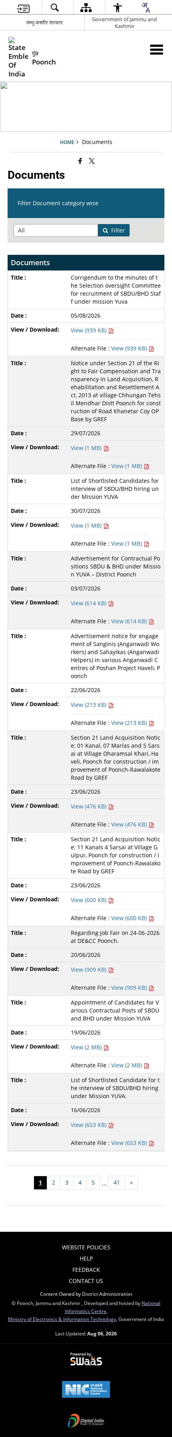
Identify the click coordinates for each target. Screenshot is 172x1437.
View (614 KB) (89, 603)
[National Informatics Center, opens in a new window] (86, 1390)
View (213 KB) (89, 704)
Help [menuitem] (86, 1258)
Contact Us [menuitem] (86, 1281)
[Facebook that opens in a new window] (80, 160)
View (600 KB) (89, 900)
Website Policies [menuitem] (86, 1247)
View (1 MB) (87, 448)
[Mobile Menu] (157, 49)
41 (117, 1182)
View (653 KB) (89, 1125)
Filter (118, 230)
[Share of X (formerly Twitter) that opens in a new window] (92, 160)
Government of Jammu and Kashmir (124, 23)
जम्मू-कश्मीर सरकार (44, 22)
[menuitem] (23, 7)
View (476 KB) (89, 806)
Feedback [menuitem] (86, 1269)
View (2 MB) (87, 1047)
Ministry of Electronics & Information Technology (62, 1319)
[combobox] (145, 7)
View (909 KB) (89, 969)
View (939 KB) (89, 330)
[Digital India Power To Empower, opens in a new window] (86, 1421)
